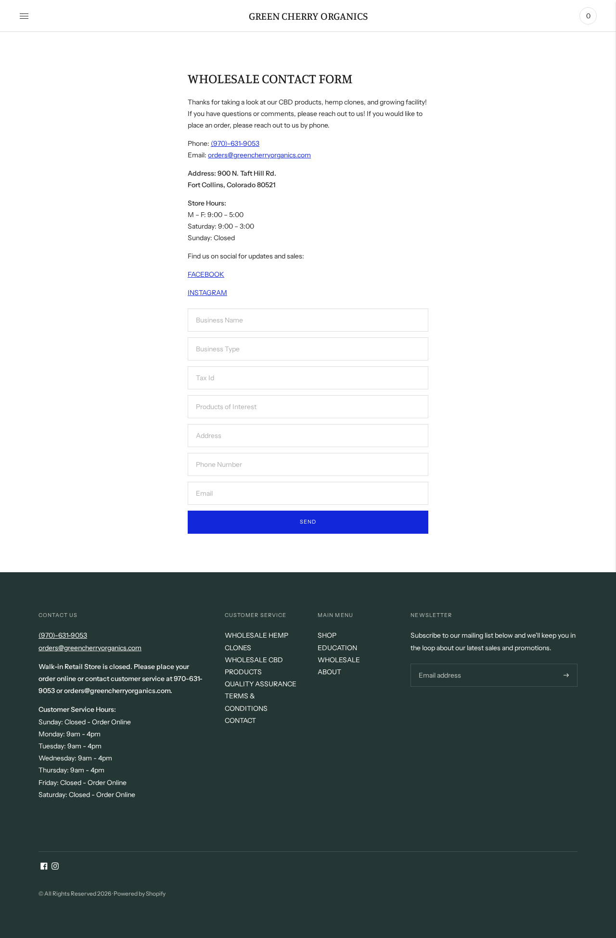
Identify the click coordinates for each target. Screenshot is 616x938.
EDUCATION (337, 647)
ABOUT (329, 672)
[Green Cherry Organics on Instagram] (55, 867)
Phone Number (217, 452)
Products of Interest (224, 394)
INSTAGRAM (207, 292)
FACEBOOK (206, 274)
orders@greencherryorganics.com (259, 155)
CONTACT (240, 720)
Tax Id (205, 366)
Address (208, 423)
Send (308, 521)
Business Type (216, 337)
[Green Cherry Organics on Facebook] (44, 867)
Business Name (217, 308)
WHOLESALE (339, 659)
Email (204, 481)
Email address (438, 663)
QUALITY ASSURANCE (260, 684)
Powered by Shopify (140, 893)
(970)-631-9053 (235, 143)
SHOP (327, 635)
